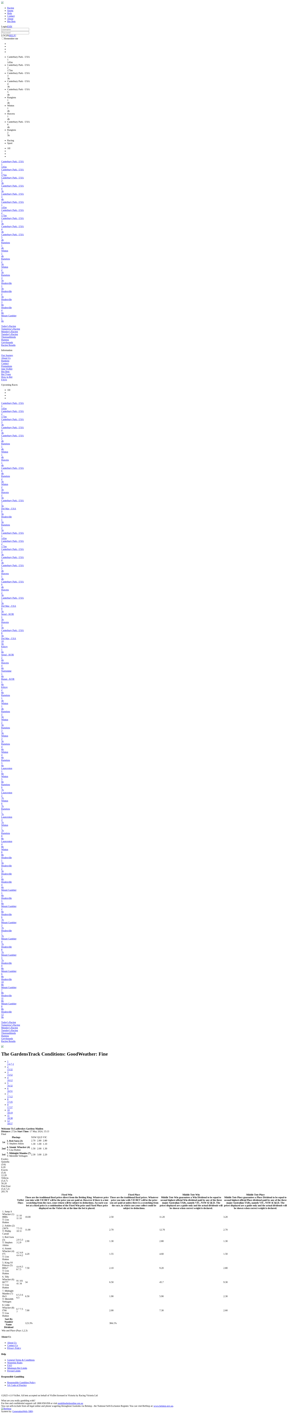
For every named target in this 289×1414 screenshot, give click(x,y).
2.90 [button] (27, 1241)
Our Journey (7, 355)
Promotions (6, 366)
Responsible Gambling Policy (21, 1382)
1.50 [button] (225, 1254)
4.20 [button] (27, 1254)
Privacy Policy (14, 1348)
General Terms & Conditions (21, 1360)
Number (9, 1322)
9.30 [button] (225, 1282)
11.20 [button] (162, 1217)
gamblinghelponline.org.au (70, 1403)
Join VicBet (6, 369)
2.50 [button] (111, 1217)
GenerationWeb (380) (22, 1411)
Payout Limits (13, 1371)
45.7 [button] (161, 1282)
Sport (9, 143)
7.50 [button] (27, 1268)
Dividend (8, 1327)
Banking (5, 360)
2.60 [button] (225, 1310)
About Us (6, 358)
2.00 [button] (111, 1310)
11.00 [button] (27, 1229)
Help (9, 13)
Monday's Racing (9, 331)
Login (4, 26)
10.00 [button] (28, 1217)
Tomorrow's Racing (10, 329)
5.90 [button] (161, 1296)
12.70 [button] (162, 1229)
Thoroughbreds (8, 337)
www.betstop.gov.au (163, 1406)
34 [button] (26, 1282)
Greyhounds (7, 342)
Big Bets (11, 21)
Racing (10, 8)
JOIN (9, 26)
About (10, 18)
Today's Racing (8, 326)
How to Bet (6, 377)
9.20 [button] (161, 1268)
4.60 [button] (161, 1254)
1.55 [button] (111, 1254)
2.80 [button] (161, 1241)
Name (9, 1324)
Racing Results (8, 345)
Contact (11, 16)
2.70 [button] (111, 1229)
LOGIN (5, 35)
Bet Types (6, 374)
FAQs (4, 379)
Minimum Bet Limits (17, 1368)
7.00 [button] (27, 1310)
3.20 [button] (225, 1217)
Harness (5, 339)
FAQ (9, 1365)
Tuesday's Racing (9, 334)
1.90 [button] (111, 1296)
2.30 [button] (225, 1296)
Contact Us (12, 1345)
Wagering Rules (14, 1362)
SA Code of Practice (17, 1385)
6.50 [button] (111, 1282)
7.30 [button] (161, 1310)
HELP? (12, 35)
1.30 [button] (111, 1241)
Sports (10, 10)
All (8, 148)
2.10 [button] (111, 1268)
